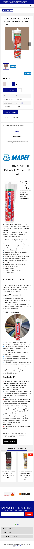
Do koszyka (11, 90)
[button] (17, 529)
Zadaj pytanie (10, 112)
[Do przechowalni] (20, 90)
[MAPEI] (27, 73)
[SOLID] (25, 494)
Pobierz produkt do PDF (11, 118)
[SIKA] (9, 494)
